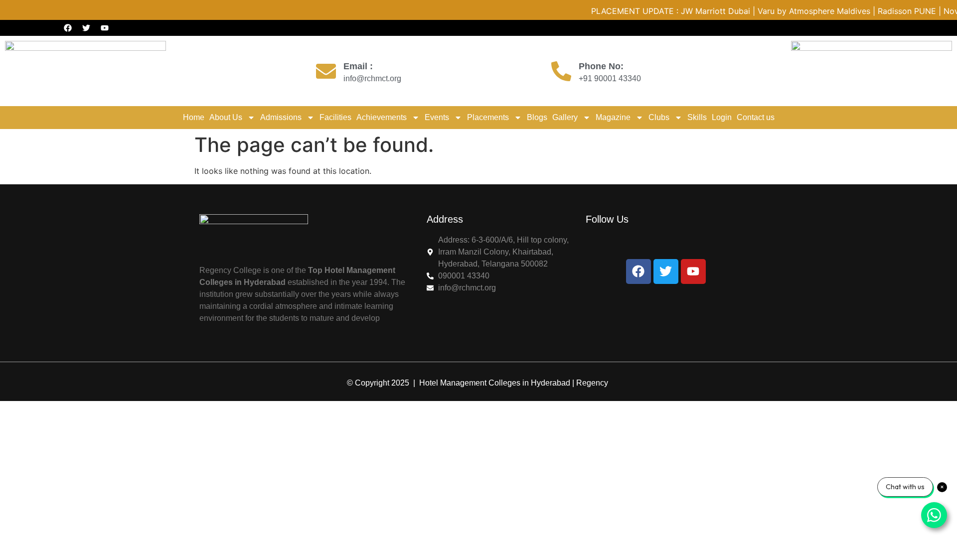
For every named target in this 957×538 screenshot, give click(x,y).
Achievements (381, 117)
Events (437, 117)
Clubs (658, 117)
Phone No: (601, 66)
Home (193, 117)
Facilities (335, 117)
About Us (225, 117)
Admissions (281, 117)
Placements (488, 117)
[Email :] (326, 71)
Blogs (537, 117)
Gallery (565, 117)
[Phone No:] (561, 71)
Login (722, 117)
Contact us (756, 117)
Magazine (613, 117)
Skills (697, 117)
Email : (358, 66)
